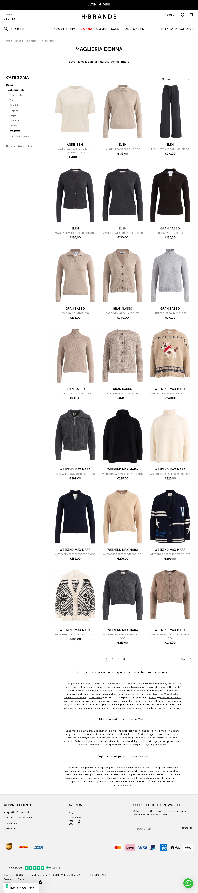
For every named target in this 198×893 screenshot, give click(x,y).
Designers (134, 29)
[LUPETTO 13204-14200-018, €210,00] (75, 356)
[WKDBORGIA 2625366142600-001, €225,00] (170, 436)
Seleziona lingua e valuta (177, 29)
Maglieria (15, 130)
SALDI (116, 29)
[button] (21, 888)
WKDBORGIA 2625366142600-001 (170, 474)
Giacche (14, 120)
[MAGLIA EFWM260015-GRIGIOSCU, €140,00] (75, 196)
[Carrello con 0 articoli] (191, 15)
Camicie (14, 105)
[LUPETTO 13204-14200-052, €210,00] (170, 276)
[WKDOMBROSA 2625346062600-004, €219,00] (170, 597)
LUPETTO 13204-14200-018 (75, 393)
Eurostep (23, 879)
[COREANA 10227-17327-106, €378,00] (123, 356)
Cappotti (15, 110)
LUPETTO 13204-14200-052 (170, 313)
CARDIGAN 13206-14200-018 (123, 313)
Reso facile (10, 823)
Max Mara (152, 694)
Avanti (184, 659)
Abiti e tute (16, 94)
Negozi (72, 812)
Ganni (152, 697)
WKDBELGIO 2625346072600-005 (170, 554)
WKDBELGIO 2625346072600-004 (75, 634)
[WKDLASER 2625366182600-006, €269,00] (75, 436)
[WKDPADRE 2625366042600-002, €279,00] (123, 517)
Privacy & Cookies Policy (18, 817)
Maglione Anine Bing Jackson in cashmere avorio (75, 151)
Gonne (13, 125)
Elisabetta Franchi (170, 697)
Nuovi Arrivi (65, 29)
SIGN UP (187, 828)
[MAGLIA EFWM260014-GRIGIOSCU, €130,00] (123, 196)
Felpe (13, 115)
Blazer (13, 100)
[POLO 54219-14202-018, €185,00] (75, 276)
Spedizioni (10, 828)
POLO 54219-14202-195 (170, 233)
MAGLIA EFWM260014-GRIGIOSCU (123, 233)
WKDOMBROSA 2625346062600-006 (123, 636)
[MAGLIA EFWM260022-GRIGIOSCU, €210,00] (170, 112)
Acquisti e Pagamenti (16, 812)
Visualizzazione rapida (75, 135)
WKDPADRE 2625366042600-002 (123, 554)
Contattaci (75, 817)
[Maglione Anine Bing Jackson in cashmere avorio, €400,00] (75, 112)
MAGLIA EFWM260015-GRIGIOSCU (75, 233)
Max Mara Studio (168, 694)
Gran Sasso (95, 697)
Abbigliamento (16, 89)
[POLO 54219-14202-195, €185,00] (170, 196)
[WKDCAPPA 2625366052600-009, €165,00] (75, 517)
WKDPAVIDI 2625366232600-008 (170, 393)
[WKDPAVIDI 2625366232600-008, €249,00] (170, 356)
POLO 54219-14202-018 (75, 313)
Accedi (170, 14)
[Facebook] (79, 824)
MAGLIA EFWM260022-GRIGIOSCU (170, 149)
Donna (87, 29)
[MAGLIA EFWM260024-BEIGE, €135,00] (123, 112)
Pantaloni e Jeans (19, 135)
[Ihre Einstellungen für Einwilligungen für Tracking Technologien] (6, 886)
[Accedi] (182, 15)
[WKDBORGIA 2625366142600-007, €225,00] (123, 436)
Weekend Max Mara (75, 697)
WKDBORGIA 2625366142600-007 (122, 474)
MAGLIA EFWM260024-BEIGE (123, 149)
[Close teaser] (41, 882)
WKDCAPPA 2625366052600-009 (75, 554)
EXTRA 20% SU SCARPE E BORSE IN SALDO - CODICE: (99, 4)
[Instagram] (71, 824)
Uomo (101, 29)
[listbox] (176, 79)
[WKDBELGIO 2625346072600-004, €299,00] (75, 597)
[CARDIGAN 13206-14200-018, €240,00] (123, 276)
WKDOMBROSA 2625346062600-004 (170, 636)
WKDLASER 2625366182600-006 (75, 474)
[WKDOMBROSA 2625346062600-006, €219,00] (123, 597)
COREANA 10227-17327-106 (122, 393)
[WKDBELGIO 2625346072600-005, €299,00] (170, 517)
